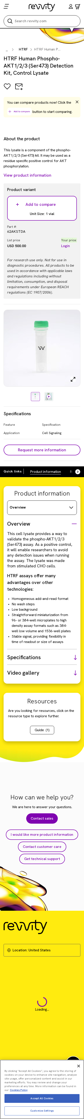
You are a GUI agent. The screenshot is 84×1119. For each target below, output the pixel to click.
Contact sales (42, 818)
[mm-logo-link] (42, 7)
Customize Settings (42, 1110)
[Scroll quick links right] (75, 471)
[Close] (79, 1066)
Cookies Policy (19, 1090)
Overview (18, 507)
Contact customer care (42, 846)
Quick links (13, 471)
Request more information (42, 449)
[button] (70, 7)
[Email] (18, 89)
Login (65, 246)
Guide (42, 730)
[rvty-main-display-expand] (73, 379)
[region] (42, 1089)
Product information (45, 471)
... (7, 50)
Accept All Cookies (41, 1098)
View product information (27, 175)
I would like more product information (42, 834)
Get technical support (42, 858)
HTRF (23, 49)
